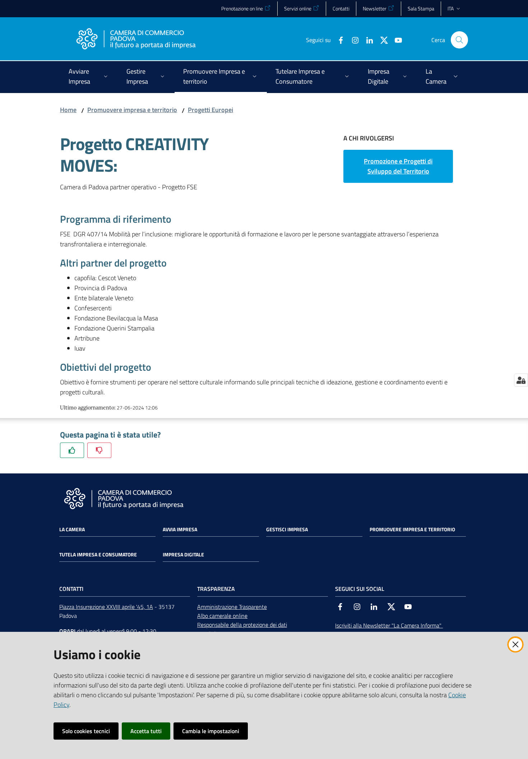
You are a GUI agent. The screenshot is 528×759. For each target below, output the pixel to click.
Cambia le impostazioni (210, 731)
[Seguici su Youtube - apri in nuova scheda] (395, 39)
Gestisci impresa (287, 529)
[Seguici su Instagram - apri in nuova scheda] (352, 39)
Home (68, 110)
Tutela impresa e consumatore (98, 554)
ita (451, 8)
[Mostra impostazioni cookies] (521, 380)
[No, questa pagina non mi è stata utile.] (99, 450)
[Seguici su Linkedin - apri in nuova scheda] (367, 39)
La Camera (72, 529)
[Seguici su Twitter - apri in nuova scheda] (381, 39)
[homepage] (135, 40)
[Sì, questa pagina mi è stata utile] (72, 450)
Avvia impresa (180, 529)
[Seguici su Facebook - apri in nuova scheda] (338, 39)
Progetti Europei (210, 110)
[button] (459, 39)
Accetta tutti (146, 731)
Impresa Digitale (183, 554)
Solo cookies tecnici (86, 731)
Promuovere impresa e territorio (132, 110)
